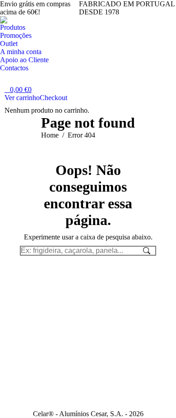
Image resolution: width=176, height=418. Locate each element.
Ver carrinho (22, 97)
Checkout (53, 97)
